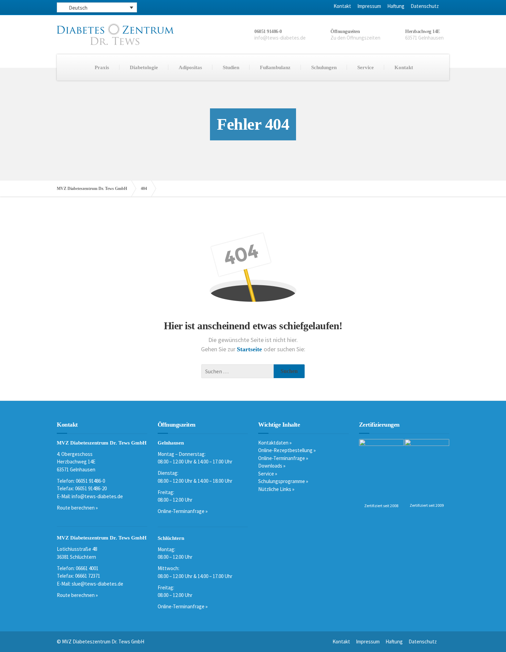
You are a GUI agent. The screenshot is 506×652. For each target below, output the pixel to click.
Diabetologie (144, 67)
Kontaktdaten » (275, 442)
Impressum (369, 6)
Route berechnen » (77, 507)
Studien (231, 67)
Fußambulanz (275, 67)
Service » (267, 473)
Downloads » (271, 465)
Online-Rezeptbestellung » (287, 450)
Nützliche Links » (276, 489)
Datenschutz (425, 6)
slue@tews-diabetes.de (97, 583)
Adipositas (190, 67)
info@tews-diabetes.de (97, 496)
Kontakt (342, 6)
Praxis (102, 67)
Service (365, 67)
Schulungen (324, 67)
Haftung (395, 6)
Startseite (250, 349)
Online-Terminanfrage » (183, 511)
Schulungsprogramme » (283, 481)
